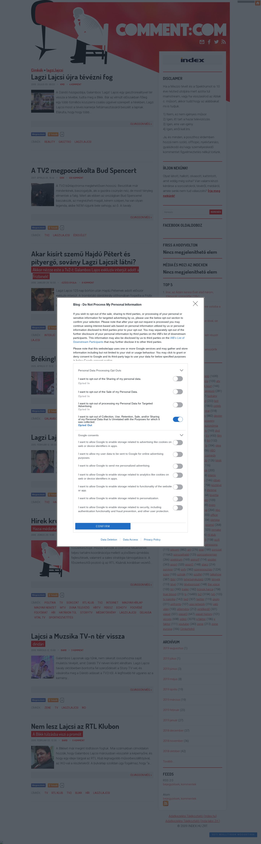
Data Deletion (109, 539)
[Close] (196, 304)
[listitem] (130, 370)
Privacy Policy (152, 539)
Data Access (130, 539)
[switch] (178, 378)
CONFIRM (103, 526)
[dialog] (130, 422)
